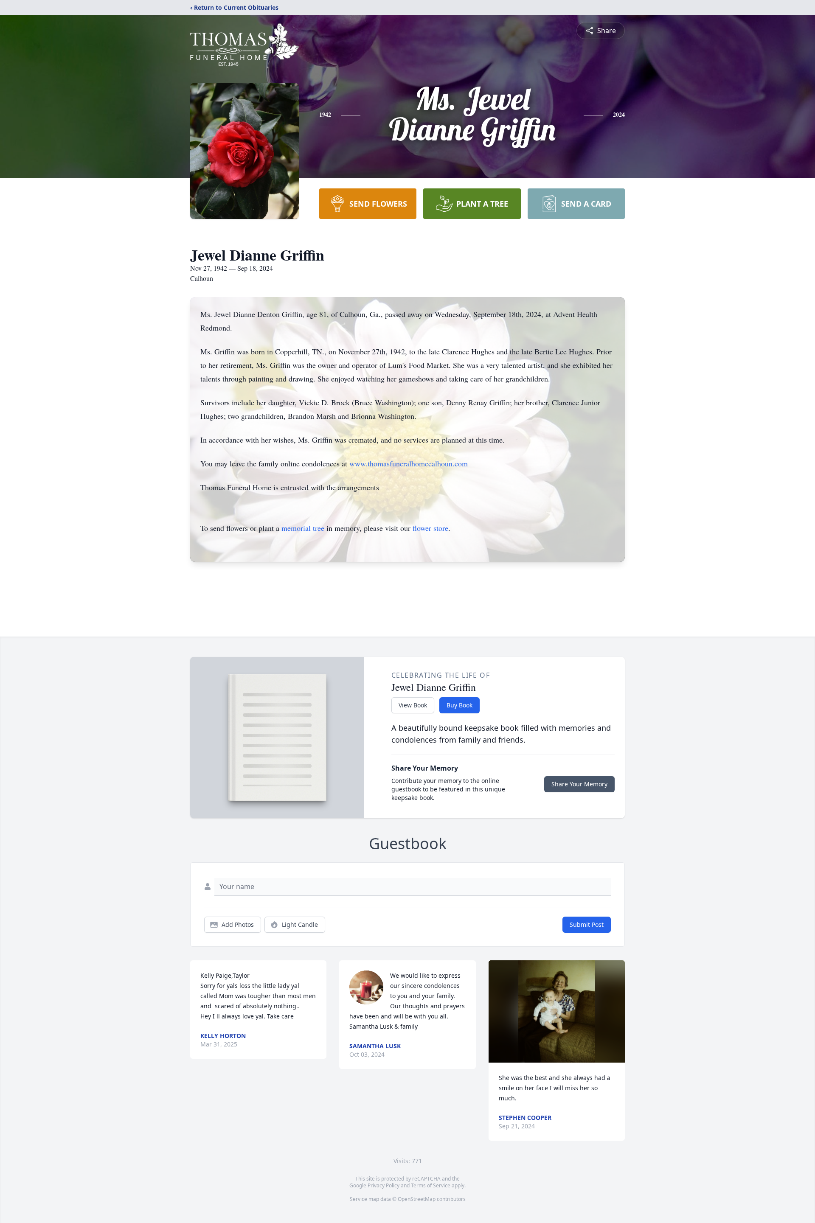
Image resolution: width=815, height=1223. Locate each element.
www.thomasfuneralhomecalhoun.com (408, 463)
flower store (430, 528)
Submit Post (587, 924)
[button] (556, 1011)
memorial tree (302, 528)
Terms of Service (430, 1185)
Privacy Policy (383, 1185)
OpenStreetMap (417, 1199)
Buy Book (459, 705)
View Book (413, 705)
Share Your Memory (579, 784)
